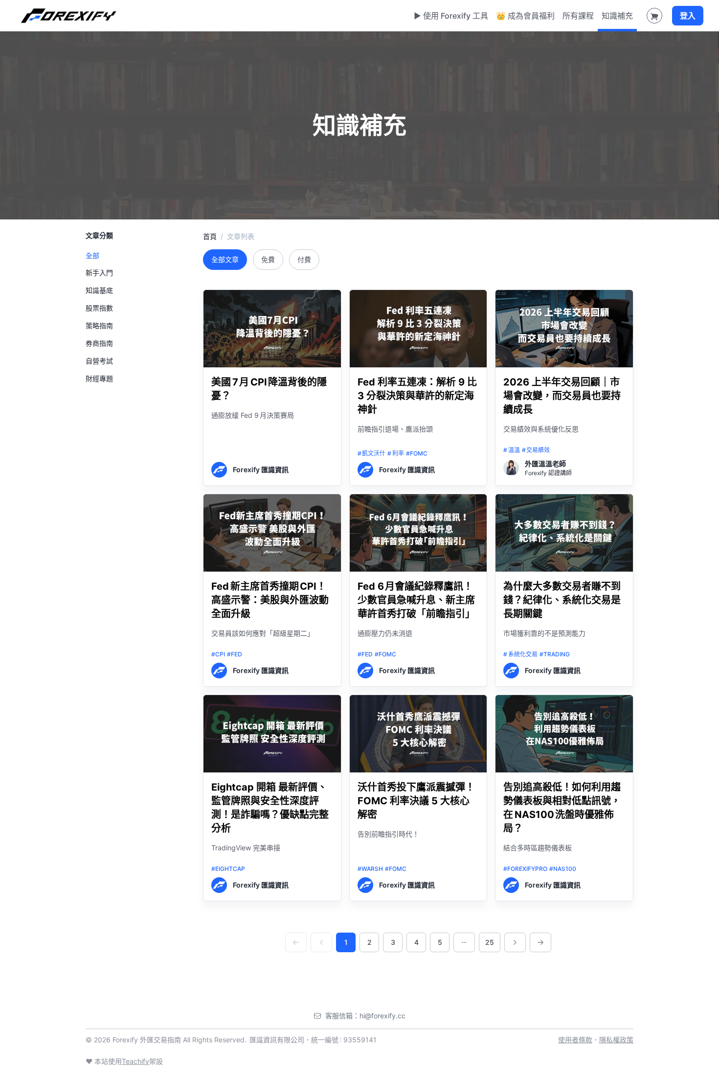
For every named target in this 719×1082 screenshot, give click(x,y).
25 (489, 942)
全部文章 (225, 259)
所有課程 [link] (578, 16)
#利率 (395, 453)
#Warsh (370, 868)
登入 (688, 16)
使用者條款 (575, 1039)
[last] (540, 942)
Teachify (135, 1061)
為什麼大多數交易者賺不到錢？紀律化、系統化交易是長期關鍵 (562, 600)
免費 (268, 259)
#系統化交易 (520, 654)
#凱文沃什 (372, 453)
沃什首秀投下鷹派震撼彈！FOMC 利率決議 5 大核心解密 (416, 800)
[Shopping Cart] (654, 16)
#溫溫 (511, 450)
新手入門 (99, 273)
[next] (515, 942)
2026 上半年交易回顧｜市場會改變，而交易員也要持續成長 (562, 395)
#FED (234, 654)
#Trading (554, 654)
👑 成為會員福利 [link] (525, 16)
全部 (92, 256)
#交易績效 (536, 450)
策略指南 (99, 326)
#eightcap (228, 868)
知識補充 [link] (617, 16)
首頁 (210, 236)
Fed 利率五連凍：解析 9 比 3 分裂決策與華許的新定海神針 (417, 395)
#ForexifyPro (525, 868)
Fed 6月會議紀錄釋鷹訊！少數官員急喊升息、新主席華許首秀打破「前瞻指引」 (416, 600)
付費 (304, 259)
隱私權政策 (616, 1039)
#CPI (218, 654)
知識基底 (99, 291)
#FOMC (416, 453)
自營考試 (99, 361)
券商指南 (99, 343)
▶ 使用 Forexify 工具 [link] (451, 16)
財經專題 (99, 379)
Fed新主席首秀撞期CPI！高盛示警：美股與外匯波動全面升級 (270, 600)
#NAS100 (562, 868)
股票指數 (99, 308)
